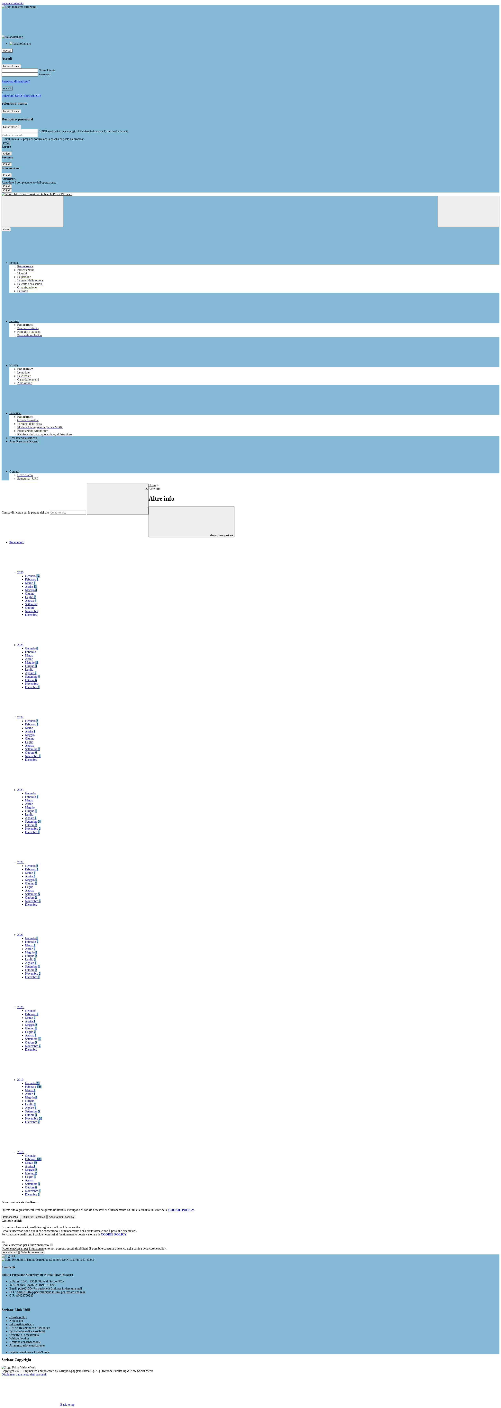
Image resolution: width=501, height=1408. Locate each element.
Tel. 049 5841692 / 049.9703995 (35, 1285)
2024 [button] (20, 717)
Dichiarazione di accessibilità (27, 1331)
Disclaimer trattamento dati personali (24, 1374)
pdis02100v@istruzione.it (50, 1288)
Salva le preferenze (32, 1252)
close (6, 229)
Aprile (31, 586)
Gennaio (32, 576)
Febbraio (31, 579)
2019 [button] (20, 1079)
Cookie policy (18, 1317)
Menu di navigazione (221, 535)
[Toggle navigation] (32, 211)
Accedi (7, 50)
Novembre (31, 611)
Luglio (30, 597)
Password (44, 74)
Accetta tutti (61, 1216)
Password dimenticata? (16, 81)
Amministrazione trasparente (27, 1345)
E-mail (43, 131)
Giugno (29, 593)
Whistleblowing (19, 1338)
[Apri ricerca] (468, 211)
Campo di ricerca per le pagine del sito (25, 512)
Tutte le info (16, 542)
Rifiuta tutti (33, 1216)
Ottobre (29, 607)
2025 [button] (20, 645)
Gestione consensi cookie (25, 1342)
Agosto (30, 600)
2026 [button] (20, 572)
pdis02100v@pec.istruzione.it (51, 1292)
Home (152, 485)
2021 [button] (20, 934)
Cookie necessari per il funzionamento (26, 1245)
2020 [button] (20, 1007)
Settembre (31, 604)
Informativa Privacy (21, 1324)
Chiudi (6, 153)
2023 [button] (20, 789)
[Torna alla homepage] (250, 194)
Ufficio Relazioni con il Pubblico (29, 1327)
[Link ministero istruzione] (19, 6)
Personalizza (10, 1216)
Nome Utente (47, 70)
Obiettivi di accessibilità (24, 1335)
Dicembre (31, 614)
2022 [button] (20, 862)
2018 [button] (20, 1152)
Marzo (30, 583)
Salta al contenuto (12, 3)
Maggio (31, 590)
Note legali (16, 1320)
